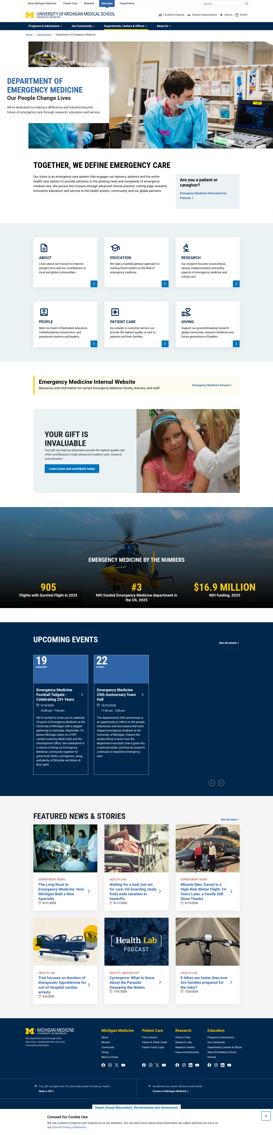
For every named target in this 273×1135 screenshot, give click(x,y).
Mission (105, 1042)
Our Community (216, 1042)
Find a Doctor (149, 1037)
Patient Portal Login (153, 1047)
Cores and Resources (187, 1052)
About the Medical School (221, 1052)
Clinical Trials (182, 1037)
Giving (105, 1052)
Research (89, 3)
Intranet (211, 1057)
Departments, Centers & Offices (224, 1047)
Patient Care (70, 3)
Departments (127, 3)
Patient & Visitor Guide (154, 1042)
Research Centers (185, 1047)
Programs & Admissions (220, 1037)
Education (107, 3)
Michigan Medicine (117, 1030)
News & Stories (109, 1057)
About (104, 1037)
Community (107, 1047)
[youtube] (123, 1065)
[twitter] (116, 1065)
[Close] (266, 1115)
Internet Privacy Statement (69, 1127)
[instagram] (110, 1065)
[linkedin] (190, 1065)
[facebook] (103, 1065)
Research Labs (183, 1042)
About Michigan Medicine (42, 3)
